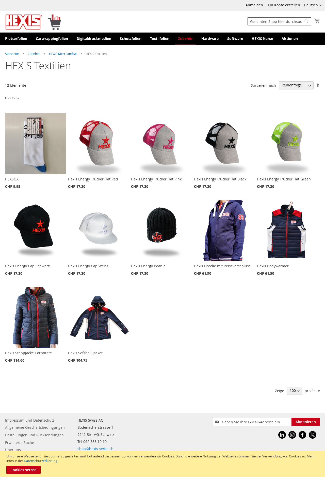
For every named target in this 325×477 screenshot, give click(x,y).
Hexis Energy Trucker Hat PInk (156, 179)
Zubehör (34, 54)
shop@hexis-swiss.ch (95, 448)
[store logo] (33, 21)
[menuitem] (16, 39)
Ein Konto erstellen (284, 5)
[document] (163, 464)
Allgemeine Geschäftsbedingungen (35, 427)
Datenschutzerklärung (40, 460)
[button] (312, 5)
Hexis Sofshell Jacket (85, 352)
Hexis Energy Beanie (148, 266)
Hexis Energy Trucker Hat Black (220, 179)
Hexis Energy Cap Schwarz (27, 266)
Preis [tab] (10, 98)
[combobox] (279, 21)
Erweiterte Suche (19, 442)
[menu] (162, 39)
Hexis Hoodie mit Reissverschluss (222, 266)
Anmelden (254, 5)
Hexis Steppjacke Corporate (28, 352)
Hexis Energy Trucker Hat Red (93, 179)
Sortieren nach (263, 85)
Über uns (13, 449)
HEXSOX (12, 179)
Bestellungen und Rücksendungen (34, 435)
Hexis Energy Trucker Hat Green (284, 179)
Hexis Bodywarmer (273, 266)
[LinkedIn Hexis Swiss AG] (282, 435)
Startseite (12, 54)
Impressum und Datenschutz (30, 420)
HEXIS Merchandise (63, 54)
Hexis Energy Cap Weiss (88, 266)
